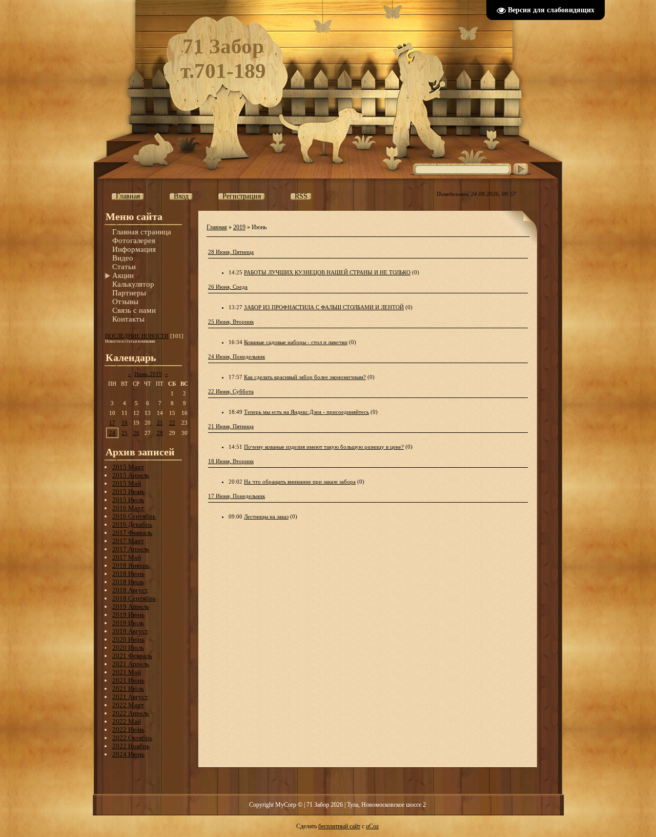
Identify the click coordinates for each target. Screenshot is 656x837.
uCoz (372, 826)
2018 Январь (130, 565)
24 (112, 433)
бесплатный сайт (339, 826)
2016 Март (128, 508)
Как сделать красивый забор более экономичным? (305, 377)
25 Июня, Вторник (231, 321)
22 (172, 423)
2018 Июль (128, 582)
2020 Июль (128, 647)
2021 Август (130, 697)
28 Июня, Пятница (231, 252)
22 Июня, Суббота (231, 391)
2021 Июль (128, 688)
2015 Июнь (128, 491)
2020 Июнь (128, 639)
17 (112, 423)
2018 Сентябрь (134, 598)
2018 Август (130, 590)
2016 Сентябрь (134, 516)
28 (160, 433)
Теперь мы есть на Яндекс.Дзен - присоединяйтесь (306, 412)
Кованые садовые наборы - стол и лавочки (295, 342)
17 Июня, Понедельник (236, 496)
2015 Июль (128, 500)
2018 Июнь (128, 573)
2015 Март (128, 467)
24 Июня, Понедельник (236, 356)
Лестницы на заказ (266, 516)
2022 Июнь (128, 729)
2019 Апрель (130, 606)
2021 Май (126, 672)
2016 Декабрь (132, 524)
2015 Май (126, 483)
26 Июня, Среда (228, 287)
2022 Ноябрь (131, 746)
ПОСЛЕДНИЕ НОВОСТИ (137, 336)
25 (124, 433)
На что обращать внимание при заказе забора (300, 482)
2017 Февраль (132, 532)
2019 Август (130, 631)
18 (124, 423)
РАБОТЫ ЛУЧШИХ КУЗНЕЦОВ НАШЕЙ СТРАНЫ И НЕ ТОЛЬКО (327, 272)
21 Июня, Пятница (231, 426)
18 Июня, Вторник (231, 461)
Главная (217, 227)
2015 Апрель (130, 475)
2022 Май (126, 721)
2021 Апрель (130, 664)
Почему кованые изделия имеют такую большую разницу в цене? (324, 447)
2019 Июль (128, 623)
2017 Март (128, 541)
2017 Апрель (130, 549)
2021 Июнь (128, 680)
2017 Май (126, 557)
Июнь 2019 (148, 374)
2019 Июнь (128, 615)
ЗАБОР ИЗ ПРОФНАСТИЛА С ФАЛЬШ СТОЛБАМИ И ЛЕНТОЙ (324, 307)
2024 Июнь (128, 754)
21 (160, 423)
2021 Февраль (132, 656)
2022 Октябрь (132, 738)
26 (136, 433)
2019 (239, 227)
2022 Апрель (130, 713)
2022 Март (128, 705)
